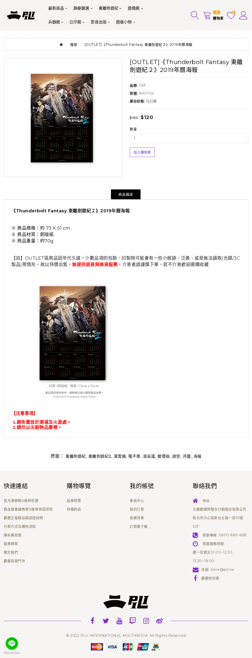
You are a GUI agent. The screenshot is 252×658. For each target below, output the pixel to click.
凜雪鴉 (120, 456)
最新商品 (56, 8)
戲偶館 (134, 8)
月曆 (187, 456)
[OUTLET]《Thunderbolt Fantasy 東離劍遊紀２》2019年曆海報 (138, 44)
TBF (142, 85)
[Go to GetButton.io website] (12, 653)
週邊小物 (124, 22)
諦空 (176, 456)
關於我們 (11, 552)
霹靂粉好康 (210, 578)
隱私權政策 (13, 535)
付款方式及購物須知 (20, 526)
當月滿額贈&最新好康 (21, 500)
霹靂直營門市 (14, 561)
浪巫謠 (149, 456)
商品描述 (125, 194)
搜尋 (73, 44)
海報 (197, 456)
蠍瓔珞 (164, 456)
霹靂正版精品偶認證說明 (23, 518)
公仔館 (75, 22)
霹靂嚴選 (81, 8)
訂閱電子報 (139, 526)
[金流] (126, 646)
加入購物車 (142, 152)
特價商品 (74, 509)
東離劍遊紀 (108, 8)
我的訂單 (137, 509)
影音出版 (99, 22)
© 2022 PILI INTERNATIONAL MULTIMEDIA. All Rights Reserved (126, 635)
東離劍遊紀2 (99, 456)
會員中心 (137, 500)
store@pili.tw (222, 569)
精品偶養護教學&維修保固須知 (28, 509)
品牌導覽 (74, 500)
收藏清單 (137, 518)
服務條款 (11, 543)
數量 (133, 129)
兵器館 (54, 22)
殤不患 (134, 456)
